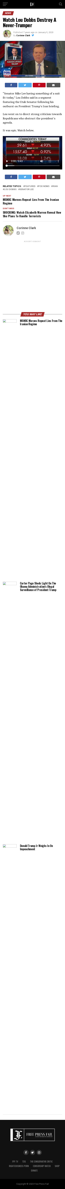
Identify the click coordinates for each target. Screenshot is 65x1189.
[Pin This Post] (39, 85)
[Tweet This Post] (25, 85)
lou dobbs (10, 189)
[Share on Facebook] (11, 85)
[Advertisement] (32, 277)
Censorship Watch (42, 1166)
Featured (30, 186)
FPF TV (15, 1161)
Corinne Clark (23, 35)
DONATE (34, 1170)
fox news (43, 186)
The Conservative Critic (41, 1161)
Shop (57, 1166)
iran (55, 186)
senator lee (27, 189)
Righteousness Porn (19, 1166)
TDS (24, 1161)
